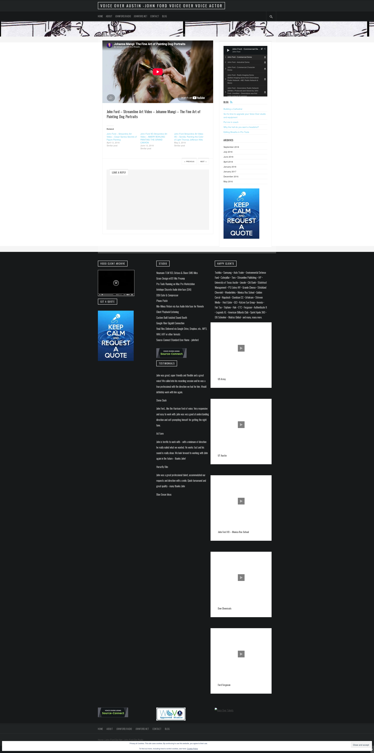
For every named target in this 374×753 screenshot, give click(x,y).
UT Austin (222, 455)
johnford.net (140, 16)
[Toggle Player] (372, 749)
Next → (203, 161)
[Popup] (262, 48)
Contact (154, 16)
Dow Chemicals (224, 608)
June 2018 (228, 156)
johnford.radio (123, 16)
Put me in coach (231, 122)
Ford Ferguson (224, 685)
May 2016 (228, 181)
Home (100, 16)
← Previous (189, 161)
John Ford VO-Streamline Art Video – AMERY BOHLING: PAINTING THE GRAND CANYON (153, 138)
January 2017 (230, 171)
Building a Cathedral (233, 108)
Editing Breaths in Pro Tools (236, 132)
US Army (222, 379)
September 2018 (231, 146)
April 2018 (228, 161)
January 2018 (230, 166)
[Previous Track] (233, 47)
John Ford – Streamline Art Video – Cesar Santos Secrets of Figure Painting (122, 136)
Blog (164, 16)
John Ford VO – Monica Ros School (233, 532)
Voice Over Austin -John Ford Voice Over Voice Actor (161, 5)
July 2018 (228, 151)
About (109, 16)
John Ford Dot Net (113, 739)
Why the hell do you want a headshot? (241, 127)
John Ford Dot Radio (133, 739)
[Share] (265, 48)
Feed (231, 102)
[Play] (228, 50)
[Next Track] (233, 50)
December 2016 (231, 176)
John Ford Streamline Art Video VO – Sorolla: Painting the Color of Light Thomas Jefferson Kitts (188, 136)
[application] (245, 50)
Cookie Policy (192, 748)
